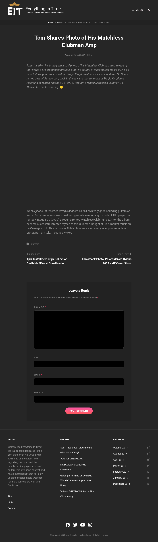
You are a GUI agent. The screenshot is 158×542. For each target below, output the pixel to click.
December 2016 (121, 483)
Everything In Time (43, 8)
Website (38, 392)
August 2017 (120, 453)
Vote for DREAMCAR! (71, 458)
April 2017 (118, 459)
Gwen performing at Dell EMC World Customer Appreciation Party (76, 480)
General (60, 22)
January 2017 (120, 477)
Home (50, 22)
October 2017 (120, 447)
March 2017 (119, 465)
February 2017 (121, 471)
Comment (40, 307)
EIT (92, 55)
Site (10, 496)
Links (11, 502)
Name (38, 357)
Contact (12, 508)
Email (38, 375)
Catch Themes (101, 535)
